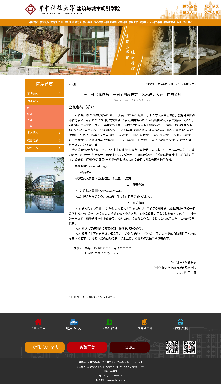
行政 (29, 126)
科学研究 (122, 22)
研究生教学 (110, 22)
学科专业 (87, 22)
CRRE (130, 347)
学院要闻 (32, 93)
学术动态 (32, 132)
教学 (29, 108)
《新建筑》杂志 (44, 347)
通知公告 (32, 101)
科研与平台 (156, 22)
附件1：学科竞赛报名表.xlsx (88, 297)
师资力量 (77, 22)
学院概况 (44, 22)
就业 (179, 22)
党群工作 (55, 22)
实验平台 (87, 347)
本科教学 (98, 22)
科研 (29, 114)
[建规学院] (110, 9)
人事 (29, 120)
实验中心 (144, 22)
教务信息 (32, 140)
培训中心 (187, 22)
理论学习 (66, 22)
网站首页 (33, 22)
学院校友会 (169, 22)
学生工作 (133, 22)
